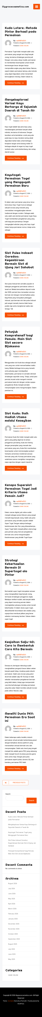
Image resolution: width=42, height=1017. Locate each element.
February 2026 (13, 914)
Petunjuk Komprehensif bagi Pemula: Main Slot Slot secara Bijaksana (19, 339)
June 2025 (12, 954)
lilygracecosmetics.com (15, 6)
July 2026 (11, 889)
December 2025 (13, 924)
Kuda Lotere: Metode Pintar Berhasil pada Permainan (21, 31)
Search (7, 794)
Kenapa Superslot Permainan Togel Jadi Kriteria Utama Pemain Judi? (21, 490)
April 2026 (11, 904)
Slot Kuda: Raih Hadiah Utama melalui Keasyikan (18, 416)
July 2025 (11, 949)
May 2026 (11, 899)
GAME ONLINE (24, 45)
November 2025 (13, 929)
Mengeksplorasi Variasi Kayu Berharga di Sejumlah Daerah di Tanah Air (21, 105)
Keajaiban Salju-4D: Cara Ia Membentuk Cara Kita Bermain (20, 645)
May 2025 (11, 959)
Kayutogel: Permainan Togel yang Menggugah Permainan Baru (17, 180)
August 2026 (12, 883)
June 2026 (12, 894)
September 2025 (14, 939)
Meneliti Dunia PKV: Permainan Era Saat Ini (20, 717)
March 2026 (12, 909)
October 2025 (13, 934)
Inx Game (11, 1001)
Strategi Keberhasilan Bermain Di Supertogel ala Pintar (16, 567)
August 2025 (12, 944)
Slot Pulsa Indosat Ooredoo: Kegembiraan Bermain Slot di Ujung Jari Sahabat (19, 260)
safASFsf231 (21, 41)
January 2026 (13, 919)
